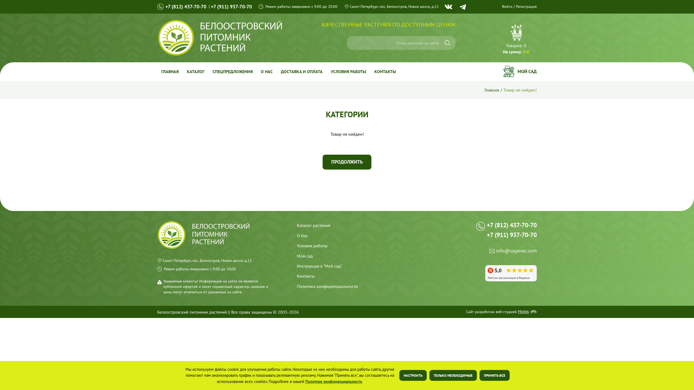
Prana (523, 311)
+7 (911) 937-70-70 (231, 7)
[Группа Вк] (448, 7)
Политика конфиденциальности (327, 286)
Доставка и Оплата (302, 71)
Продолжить (347, 162)
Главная (170, 71)
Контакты (385, 71)
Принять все (494, 375)
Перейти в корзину (516, 39)
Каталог (195, 71)
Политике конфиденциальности (333, 381)
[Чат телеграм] (463, 7)
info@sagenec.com (516, 251)
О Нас (302, 235)
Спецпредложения (233, 71)
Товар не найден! (520, 90)
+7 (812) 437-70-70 (185, 7)
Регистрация (526, 6)
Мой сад (527, 71)
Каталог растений (313, 225)
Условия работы (348, 71)
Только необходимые (453, 375)
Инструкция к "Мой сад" (319, 266)
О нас (267, 71)
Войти (507, 6)
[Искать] (447, 43)
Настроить (413, 375)
